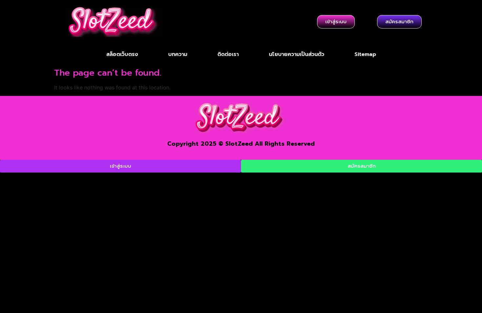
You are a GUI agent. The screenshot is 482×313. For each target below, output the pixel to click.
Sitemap (365, 54)
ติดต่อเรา (228, 54)
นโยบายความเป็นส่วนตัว (296, 54)
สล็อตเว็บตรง (122, 54)
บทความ (177, 54)
